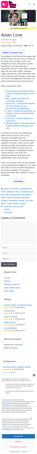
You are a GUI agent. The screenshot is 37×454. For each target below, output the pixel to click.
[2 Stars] (4, 42)
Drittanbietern (8, 401)
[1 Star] (2, 42)
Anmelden (18, 181)
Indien (17, 191)
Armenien (14, 189)
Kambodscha (15, 194)
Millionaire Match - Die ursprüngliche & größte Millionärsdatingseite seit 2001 (20, 125)
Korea (3, 197)
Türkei (9, 203)
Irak (31, 191)
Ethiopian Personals (12, 284)
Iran (2, 194)
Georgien (10, 191)
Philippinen (13, 200)
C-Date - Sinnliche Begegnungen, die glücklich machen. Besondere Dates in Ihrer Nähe (21, 113)
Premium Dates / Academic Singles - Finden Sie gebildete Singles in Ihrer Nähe (20, 93)
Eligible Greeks (10, 322)
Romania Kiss (9, 311)
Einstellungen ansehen (18, 447)
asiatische (8, 206)
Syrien (3, 203)
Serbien (21, 200)
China (3, 191)
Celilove (7, 281)
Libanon (10, 197)
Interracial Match (10, 328)
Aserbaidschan (25, 189)
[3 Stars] (6, 42)
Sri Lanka (29, 200)
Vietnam (16, 203)
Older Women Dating (12, 288)
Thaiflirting (18, 345)
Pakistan (4, 200)
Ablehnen (18, 441)
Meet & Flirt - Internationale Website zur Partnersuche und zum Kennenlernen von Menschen (20, 105)
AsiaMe (7, 209)
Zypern (23, 203)
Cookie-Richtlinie (14, 451)
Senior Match (9, 291)
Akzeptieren (18, 436)
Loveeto (7, 278)
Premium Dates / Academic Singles (18, 305)
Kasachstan (26, 194)
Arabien (7, 189)
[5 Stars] (11, 42)
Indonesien (25, 191)
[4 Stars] (8, 42)
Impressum (24, 451)
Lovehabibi (8, 212)
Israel (7, 194)
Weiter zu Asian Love (13, 52)
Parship (15, 348)
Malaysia (17, 197)
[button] (34, 375)
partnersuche (18, 206)
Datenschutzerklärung (8, 427)
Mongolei (25, 197)
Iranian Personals (11, 316)
